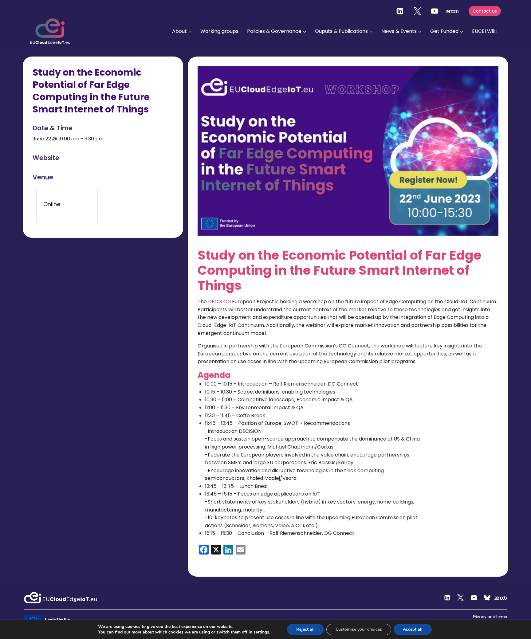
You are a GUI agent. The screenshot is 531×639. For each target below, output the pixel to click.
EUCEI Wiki (484, 31)
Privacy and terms (490, 616)
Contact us (485, 11)
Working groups (219, 31)
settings (261, 632)
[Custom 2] (487, 597)
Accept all (413, 629)
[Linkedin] (399, 11)
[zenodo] (452, 11)
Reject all (305, 629)
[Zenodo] (500, 597)
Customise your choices (359, 629)
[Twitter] (417, 11)
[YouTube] (434, 11)
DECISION (220, 301)
